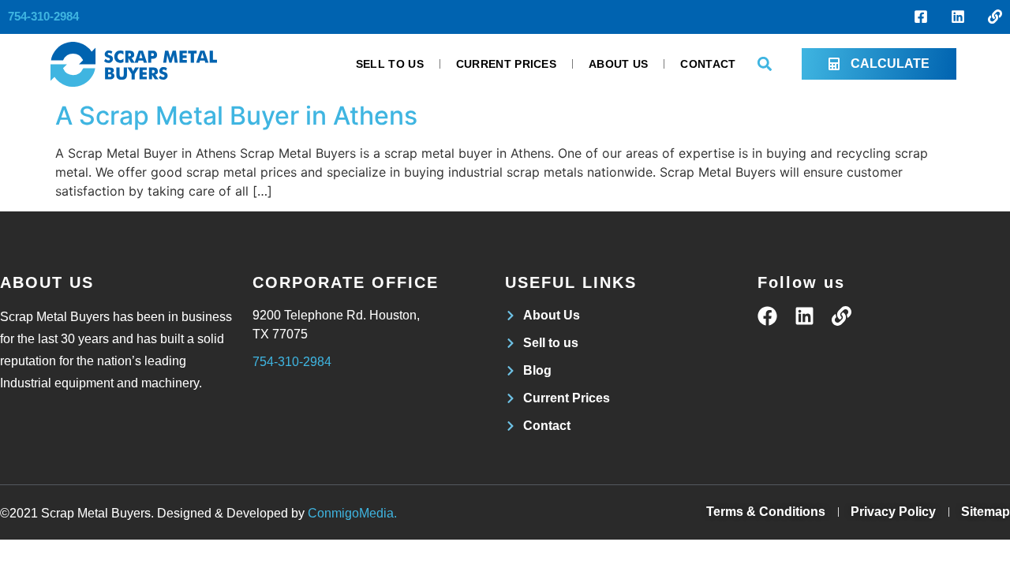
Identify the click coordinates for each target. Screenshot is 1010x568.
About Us (618, 64)
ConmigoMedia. (352, 513)
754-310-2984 (43, 16)
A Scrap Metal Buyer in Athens (236, 115)
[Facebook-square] (921, 16)
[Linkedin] (958, 16)
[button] (765, 64)
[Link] (995, 16)
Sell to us (390, 64)
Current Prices (506, 64)
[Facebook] (767, 316)
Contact (707, 64)
